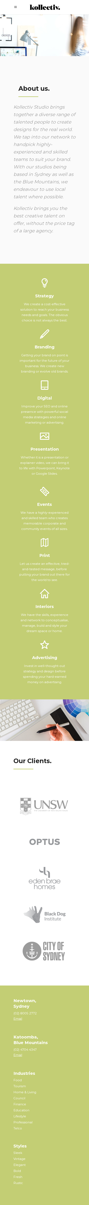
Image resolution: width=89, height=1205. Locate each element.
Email (17, 1019)
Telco (17, 1128)
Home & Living (24, 1092)
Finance (19, 1104)
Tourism (19, 1086)
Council (19, 1098)
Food (17, 1080)
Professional (22, 1122)
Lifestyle (19, 1116)
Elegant (19, 1165)
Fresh (17, 1177)
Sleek (17, 1153)
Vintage (19, 1159)
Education (21, 1110)
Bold (17, 1171)
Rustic (18, 1183)
